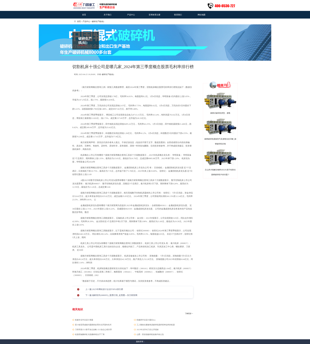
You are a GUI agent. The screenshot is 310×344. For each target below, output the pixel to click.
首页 (84, 15)
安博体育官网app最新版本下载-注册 (159, 342)
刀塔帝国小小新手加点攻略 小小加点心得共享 (93, 330)
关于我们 (107, 15)
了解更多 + (189, 313)
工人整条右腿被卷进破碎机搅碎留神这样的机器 (156, 325)
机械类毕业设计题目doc (146, 320)
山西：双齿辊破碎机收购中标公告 (150, 334)
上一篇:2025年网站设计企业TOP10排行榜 (104, 289)
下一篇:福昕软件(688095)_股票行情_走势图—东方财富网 (111, 295)
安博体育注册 (154, 15)
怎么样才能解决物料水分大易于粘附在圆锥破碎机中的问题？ (220, 172)
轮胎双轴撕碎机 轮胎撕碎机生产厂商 (90, 334)
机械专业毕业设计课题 (84, 320)
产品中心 (131, 15)
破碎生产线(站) (98, 21)
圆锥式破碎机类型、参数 (220, 113)
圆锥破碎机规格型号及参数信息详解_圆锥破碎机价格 (220, 141)
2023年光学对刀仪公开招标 (148, 330)
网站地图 (201, 15)
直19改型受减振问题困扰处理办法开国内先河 (93, 325)
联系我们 (178, 15)
